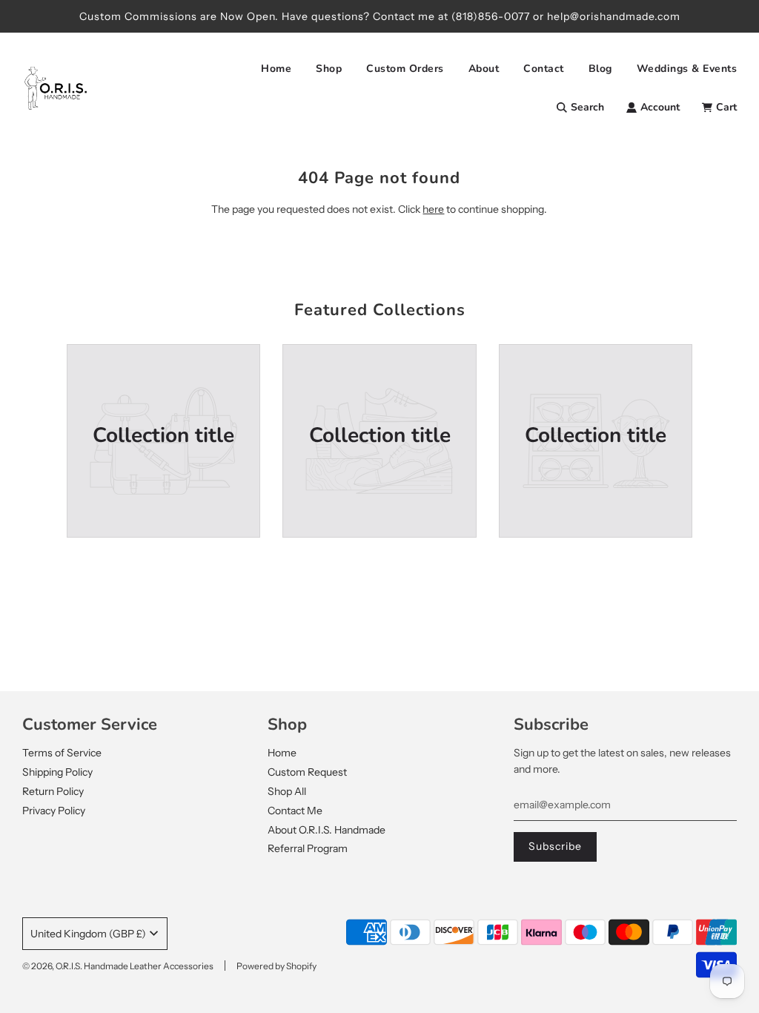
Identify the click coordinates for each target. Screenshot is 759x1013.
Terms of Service (62, 752)
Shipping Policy (57, 772)
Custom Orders (405, 69)
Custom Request (307, 772)
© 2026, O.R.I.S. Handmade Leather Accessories (117, 965)
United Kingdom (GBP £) (88, 933)
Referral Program (308, 848)
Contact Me (295, 810)
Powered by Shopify (276, 965)
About (484, 69)
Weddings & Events (687, 69)
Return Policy (53, 791)
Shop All (287, 791)
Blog (600, 69)
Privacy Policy (53, 810)
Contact (543, 69)
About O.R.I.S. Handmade (326, 830)
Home (276, 69)
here (433, 209)
